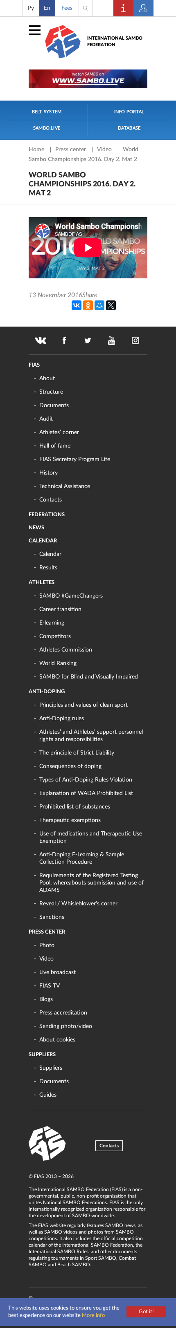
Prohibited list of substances (74, 807)
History (48, 473)
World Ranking (58, 663)
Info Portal (129, 112)
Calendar (43, 541)
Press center (71, 149)
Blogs (46, 999)
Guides (47, 1095)
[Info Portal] (123, 8)
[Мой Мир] (99, 305)
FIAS (34, 365)
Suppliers (42, 1054)
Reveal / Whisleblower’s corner (78, 904)
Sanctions (51, 917)
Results (48, 568)
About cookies (57, 1040)
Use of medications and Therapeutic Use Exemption (90, 837)
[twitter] (88, 340)
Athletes (41, 582)
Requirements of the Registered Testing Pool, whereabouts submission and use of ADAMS (91, 883)
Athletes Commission (65, 650)
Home (37, 149)
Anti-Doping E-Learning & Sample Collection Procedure (81, 858)
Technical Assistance (64, 486)
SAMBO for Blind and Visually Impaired (88, 677)
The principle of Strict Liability (76, 753)
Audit (46, 419)
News (36, 528)
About (47, 378)
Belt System (46, 112)
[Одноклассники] (88, 305)
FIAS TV (49, 986)
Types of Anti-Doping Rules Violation (85, 780)
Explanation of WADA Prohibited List (86, 793)
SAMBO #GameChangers (71, 596)
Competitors (55, 636)
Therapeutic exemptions (70, 820)
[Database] (143, 8)
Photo (46, 945)
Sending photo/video (65, 1026)
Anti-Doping (47, 691)
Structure (51, 392)
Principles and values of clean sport (83, 705)
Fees (66, 8)
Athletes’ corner (59, 432)
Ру (31, 8)
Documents (54, 405)
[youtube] (111, 340)
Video (105, 149)
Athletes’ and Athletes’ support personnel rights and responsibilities (91, 735)
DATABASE (129, 128)
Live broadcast (57, 972)
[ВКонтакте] (76, 305)
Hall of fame (54, 446)
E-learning (51, 623)
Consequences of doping (70, 766)
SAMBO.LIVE (46, 128)
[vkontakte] (40, 340)
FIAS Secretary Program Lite (74, 459)
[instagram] (135, 340)
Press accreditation (63, 1013)
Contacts (50, 500)
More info (93, 1315)
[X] (111, 305)
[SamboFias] (47, 1143)
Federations (47, 514)
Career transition (60, 609)
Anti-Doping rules (61, 718)
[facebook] (64, 340)
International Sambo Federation (114, 41)
